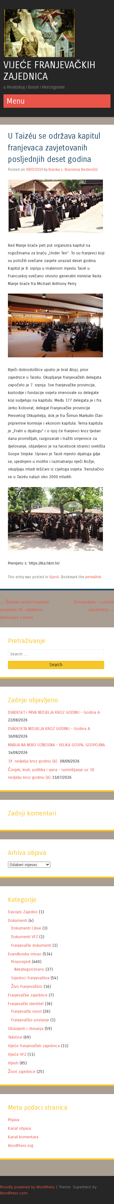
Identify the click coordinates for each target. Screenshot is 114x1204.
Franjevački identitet (26, 1003)
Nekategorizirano (29, 969)
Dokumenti (17, 920)
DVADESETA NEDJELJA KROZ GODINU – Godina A (49, 728)
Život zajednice (21, 1071)
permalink (93, 577)
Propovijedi (21, 961)
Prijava (13, 1119)
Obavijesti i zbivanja (25, 1028)
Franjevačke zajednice (28, 995)
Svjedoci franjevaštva (30, 977)
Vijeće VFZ (17, 1054)
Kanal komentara (23, 1137)
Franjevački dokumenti (31, 945)
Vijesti (54, 577)
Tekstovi (15, 1037)
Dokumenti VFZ (24, 936)
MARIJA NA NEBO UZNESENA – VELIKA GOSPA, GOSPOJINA (56, 744)
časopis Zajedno (23, 911)
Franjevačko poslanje (30, 1020)
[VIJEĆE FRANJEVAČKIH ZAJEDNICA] (39, 55)
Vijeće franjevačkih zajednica (34, 1045)
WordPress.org (20, 1145)
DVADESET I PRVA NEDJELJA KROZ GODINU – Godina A (54, 712)
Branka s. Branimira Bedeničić (73, 169)
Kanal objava (19, 1128)
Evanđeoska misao (24, 954)
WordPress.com (14, 1193)
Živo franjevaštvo (26, 986)
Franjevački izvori (26, 1011)
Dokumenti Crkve (26, 928)
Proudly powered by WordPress (27, 1187)
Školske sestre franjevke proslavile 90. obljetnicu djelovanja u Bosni (24, 610)
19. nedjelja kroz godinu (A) (33, 761)
